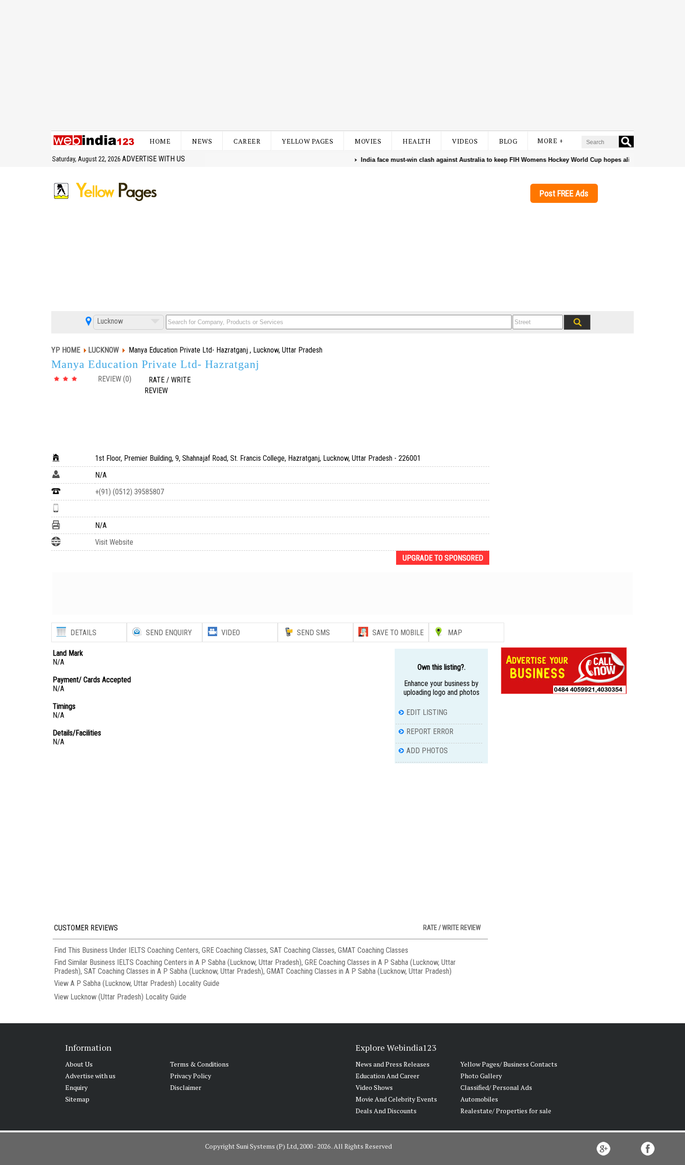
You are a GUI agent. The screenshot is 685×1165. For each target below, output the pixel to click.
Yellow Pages (307, 141)
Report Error (429, 731)
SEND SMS (313, 632)
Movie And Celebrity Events (396, 1099)
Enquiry (76, 1087)
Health (417, 141)
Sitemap (77, 1099)
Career (246, 141)
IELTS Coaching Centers (164, 950)
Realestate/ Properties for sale (505, 1110)
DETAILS (83, 632)
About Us (79, 1064)
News (202, 141)
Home (160, 141)
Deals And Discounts (386, 1110)
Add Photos (427, 750)
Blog (508, 141)
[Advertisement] (342, 65)
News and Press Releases (393, 1064)
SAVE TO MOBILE (398, 632)
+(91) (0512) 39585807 (129, 491)
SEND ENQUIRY (169, 632)
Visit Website (114, 542)
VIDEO (230, 632)
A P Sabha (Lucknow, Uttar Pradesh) (123, 983)
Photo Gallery (481, 1075)
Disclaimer (185, 1087)
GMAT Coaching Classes (373, 950)
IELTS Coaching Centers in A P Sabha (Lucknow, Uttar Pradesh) (209, 962)
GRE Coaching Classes (234, 950)
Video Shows (374, 1087)
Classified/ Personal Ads (496, 1087)
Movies (368, 141)
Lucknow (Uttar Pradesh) (107, 996)
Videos (465, 141)
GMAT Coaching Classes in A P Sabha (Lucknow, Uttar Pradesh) (359, 971)
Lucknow (109, 321)
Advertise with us (153, 158)
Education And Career (387, 1075)
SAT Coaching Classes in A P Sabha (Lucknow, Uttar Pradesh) (173, 971)
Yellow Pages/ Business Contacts (508, 1064)
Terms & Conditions (199, 1064)
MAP (455, 632)
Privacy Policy (190, 1075)
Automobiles (479, 1099)
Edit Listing (426, 712)
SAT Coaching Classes (302, 950)
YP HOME (65, 350)
